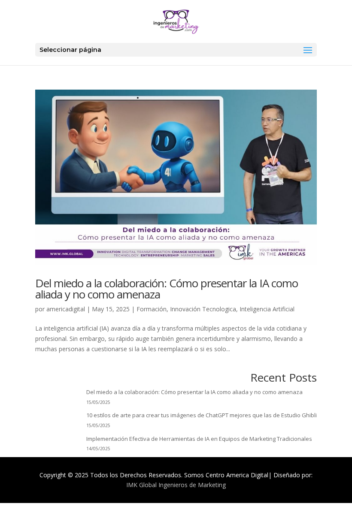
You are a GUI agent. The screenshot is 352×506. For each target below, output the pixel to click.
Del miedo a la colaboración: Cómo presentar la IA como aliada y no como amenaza (166, 288)
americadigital (65, 309)
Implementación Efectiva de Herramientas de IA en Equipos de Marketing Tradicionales (199, 439)
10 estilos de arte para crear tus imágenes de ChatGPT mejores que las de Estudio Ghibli (201, 415)
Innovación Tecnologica (203, 309)
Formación (152, 309)
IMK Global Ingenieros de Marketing (176, 485)
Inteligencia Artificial (267, 309)
